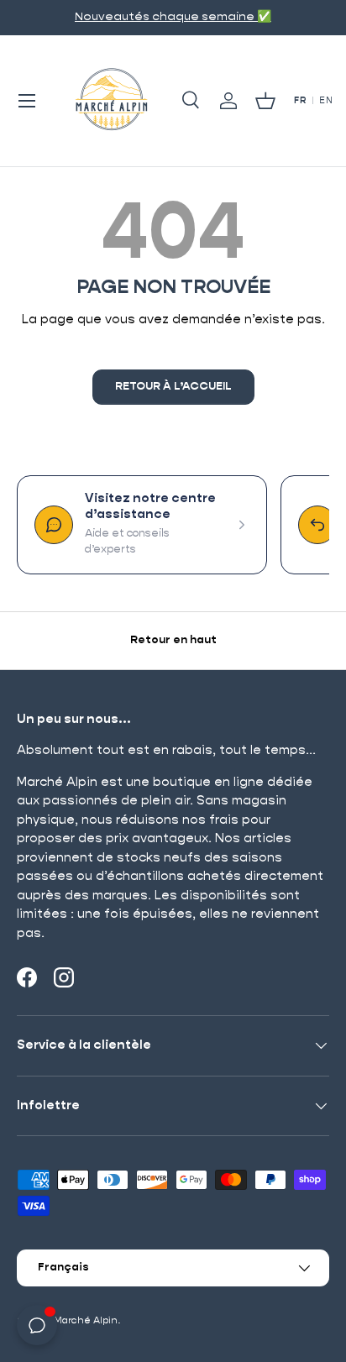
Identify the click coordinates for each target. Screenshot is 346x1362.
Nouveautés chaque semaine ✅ (173, 17)
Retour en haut (173, 640)
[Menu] (26, 100)
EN (326, 101)
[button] (265, 100)
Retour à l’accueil (173, 386)
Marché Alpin (86, 1320)
